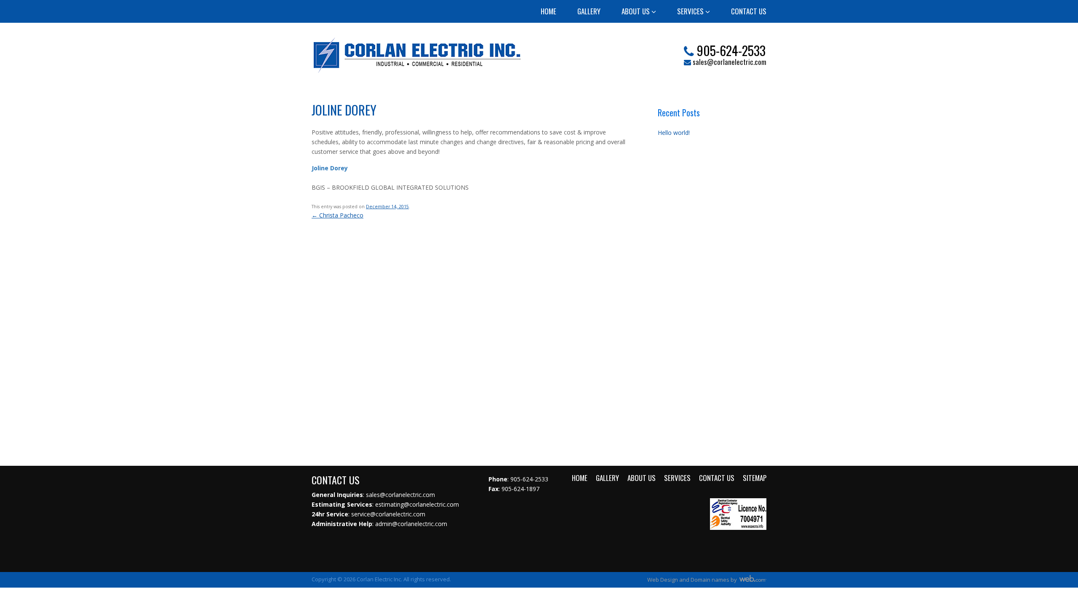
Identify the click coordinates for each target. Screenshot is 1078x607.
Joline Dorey (344, 109)
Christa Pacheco (337, 215)
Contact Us (748, 11)
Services (691, 11)
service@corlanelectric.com (388, 514)
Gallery (588, 11)
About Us (636, 11)
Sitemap (754, 477)
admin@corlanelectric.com (411, 524)
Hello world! (674, 133)
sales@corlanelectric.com (729, 61)
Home (548, 11)
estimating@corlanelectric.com (417, 504)
